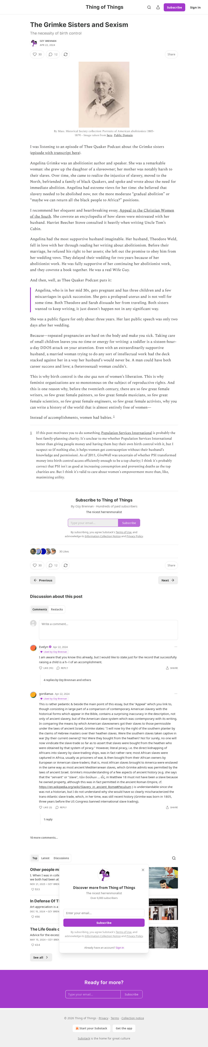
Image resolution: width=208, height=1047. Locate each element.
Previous (45, 580)
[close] (143, 870)
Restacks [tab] (57, 609)
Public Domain (123, 135)
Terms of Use (123, 932)
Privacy (103, 1018)
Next (165, 580)
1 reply (48, 819)
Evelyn (43, 647)
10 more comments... (44, 837)
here (109, 135)
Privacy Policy (135, 936)
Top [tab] (34, 858)
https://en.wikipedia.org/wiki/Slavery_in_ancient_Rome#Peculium (85, 787)
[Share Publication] (158, 7)
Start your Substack (93, 1028)
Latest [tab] (45, 858)
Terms (115, 1018)
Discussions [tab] (61, 858)
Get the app (124, 1028)
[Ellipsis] (176, 646)
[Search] (149, 7)
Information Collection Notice (103, 936)
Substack (84, 1038)
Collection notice (132, 1018)
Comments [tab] (39, 609)
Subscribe (174, 7)
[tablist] (47, 609)
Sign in (195, 7)
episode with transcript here (55, 153)
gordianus (46, 694)
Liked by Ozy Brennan (55, 651)
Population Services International (126, 433)
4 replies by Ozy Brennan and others (67, 680)
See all (38, 957)
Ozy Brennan (48, 41)
